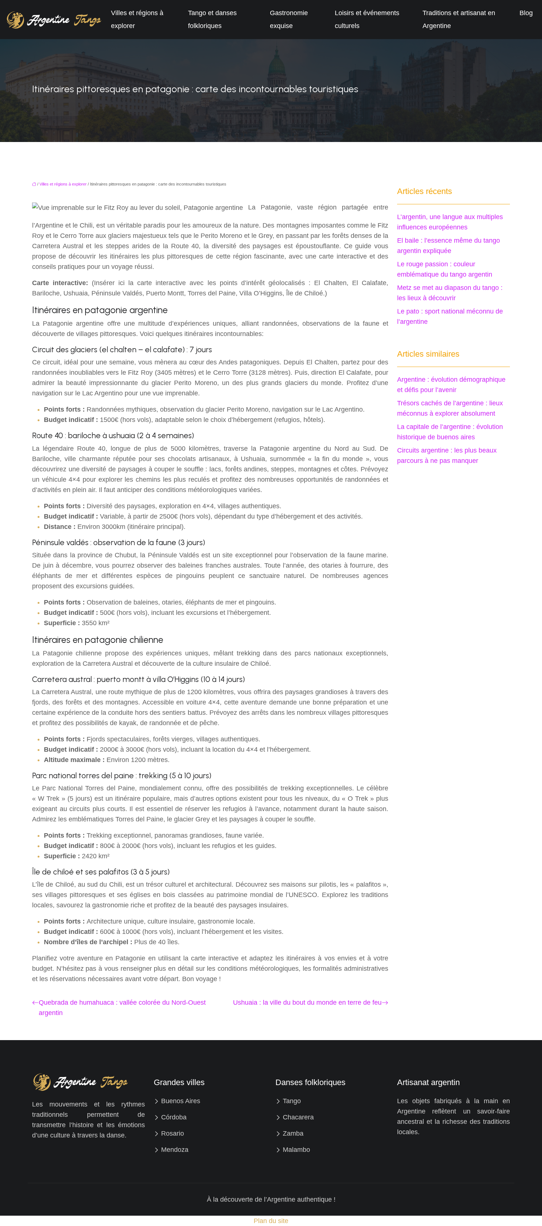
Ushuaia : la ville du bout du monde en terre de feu (307, 1002)
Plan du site (271, 1221)
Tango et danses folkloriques (212, 19)
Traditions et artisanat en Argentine (459, 19)
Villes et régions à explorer (137, 19)
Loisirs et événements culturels (367, 19)
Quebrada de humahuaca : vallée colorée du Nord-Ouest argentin (122, 1008)
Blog (526, 13)
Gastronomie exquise (289, 19)
